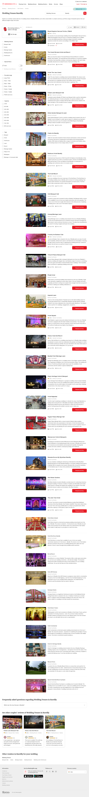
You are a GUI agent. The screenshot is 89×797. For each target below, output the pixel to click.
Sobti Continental (52, 626)
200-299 (6, 109)
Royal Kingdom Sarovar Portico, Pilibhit (60, 31)
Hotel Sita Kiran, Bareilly (54, 536)
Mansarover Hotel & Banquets (57, 437)
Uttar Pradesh (20, 8)
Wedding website (6, 785)
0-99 (5, 103)
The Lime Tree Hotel (54, 498)
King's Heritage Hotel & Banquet (58, 376)
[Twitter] (50, 771)
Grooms (56, 4)
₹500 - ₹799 (7, 81)
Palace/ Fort (7, 151)
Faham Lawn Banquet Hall (56, 93)
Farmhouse (6, 140)
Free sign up (84, 4)
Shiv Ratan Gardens (54, 477)
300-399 (6, 112)
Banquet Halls (7, 44)
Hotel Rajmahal (52, 396)
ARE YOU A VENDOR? (82, 1)
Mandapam (6, 154)
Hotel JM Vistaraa (52, 572)
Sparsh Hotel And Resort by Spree (56, 680)
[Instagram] (56, 771)
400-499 (6, 115)
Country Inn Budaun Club (55, 234)
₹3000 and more (8, 94)
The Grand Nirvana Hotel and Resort (59, 52)
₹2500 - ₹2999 (8, 92)
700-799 (6, 123)
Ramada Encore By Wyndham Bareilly (59, 457)
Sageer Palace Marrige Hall (56, 417)
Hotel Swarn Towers (53, 608)
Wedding (4, 8)
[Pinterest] (53, 771)
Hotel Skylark (52, 315)
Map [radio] (84, 27)
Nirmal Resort (51, 554)
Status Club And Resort (55, 336)
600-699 (6, 120)
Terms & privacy (5, 773)
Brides (50, 4)
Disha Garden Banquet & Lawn (57, 113)
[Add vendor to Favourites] (44, 32)
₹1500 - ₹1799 (7, 86)
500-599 (6, 117)
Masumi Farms (51, 662)
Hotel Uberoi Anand (53, 518)
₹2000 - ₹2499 (8, 89)
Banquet (6, 135)
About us (4, 779)
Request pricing (79, 44)
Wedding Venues (32, 4)
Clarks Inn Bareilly (53, 133)
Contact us (4, 771)
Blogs (61, 4)
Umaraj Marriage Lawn (55, 214)
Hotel (5, 137)
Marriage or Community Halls (11, 157)
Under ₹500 (7, 78)
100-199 (6, 106)
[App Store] (28, 777)
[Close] (21, 27)
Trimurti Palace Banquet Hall (56, 255)
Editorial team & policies (7, 781)
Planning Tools (22, 4)
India (71, 772)
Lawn (5, 143)
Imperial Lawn (52, 295)
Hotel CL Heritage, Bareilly (54, 644)
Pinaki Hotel (51, 275)
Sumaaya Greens (52, 590)
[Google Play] (38, 777)
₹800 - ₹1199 (7, 83)
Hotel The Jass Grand (54, 72)
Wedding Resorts (8, 52)
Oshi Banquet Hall (53, 194)
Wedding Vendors (42, 4)
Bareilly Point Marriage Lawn (56, 356)
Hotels (5, 47)
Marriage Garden (8, 50)
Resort (5, 146)
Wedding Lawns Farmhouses (40, 759)
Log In (78, 4)
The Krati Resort (53, 174)
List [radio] (71, 27)
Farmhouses (7, 55)
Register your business (7, 777)
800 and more (7, 126)
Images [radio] (77, 27)
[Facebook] (46, 771)
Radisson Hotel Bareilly (55, 153)
